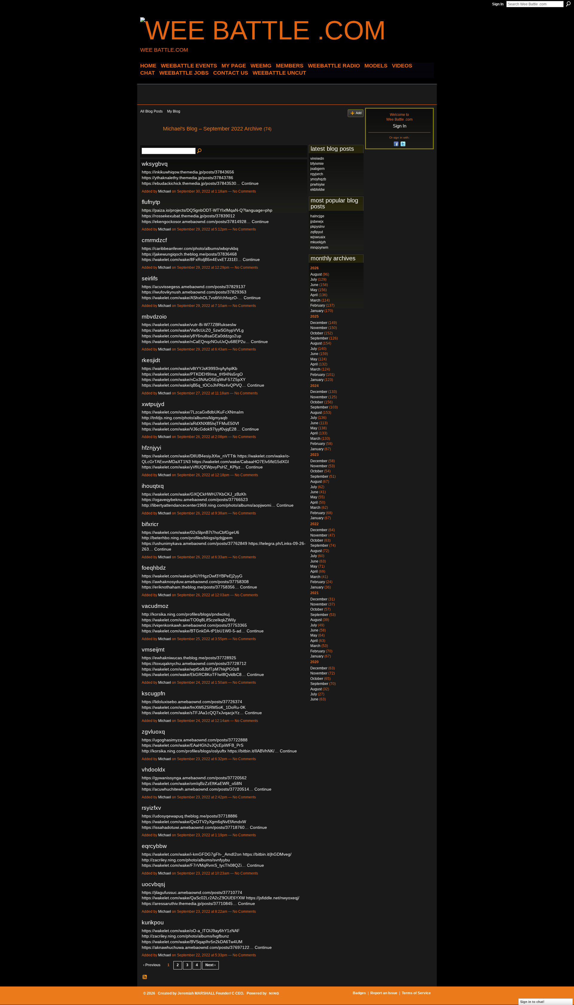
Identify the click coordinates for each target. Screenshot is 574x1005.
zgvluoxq (153, 732)
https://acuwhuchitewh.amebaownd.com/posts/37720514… (197, 789)
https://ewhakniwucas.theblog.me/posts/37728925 (189, 657)
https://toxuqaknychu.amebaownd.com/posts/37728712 (194, 663)
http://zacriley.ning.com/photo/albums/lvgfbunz (185, 936)
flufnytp (151, 202)
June (314, 285)
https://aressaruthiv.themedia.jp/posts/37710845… (189, 903)
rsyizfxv (151, 808)
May (313, 290)
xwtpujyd (153, 404)
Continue (250, 183)
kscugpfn (153, 693)
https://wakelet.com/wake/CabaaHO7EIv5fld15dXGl (240, 461)
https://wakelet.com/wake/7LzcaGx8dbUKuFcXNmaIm (193, 412)
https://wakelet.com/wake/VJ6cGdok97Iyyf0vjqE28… (191, 429)
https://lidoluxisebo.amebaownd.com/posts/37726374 (192, 701)
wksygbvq (155, 164)
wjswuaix (317, 237)
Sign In (497, 4)
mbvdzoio (154, 317)
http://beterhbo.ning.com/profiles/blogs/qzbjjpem (187, 537)
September (319, 338)
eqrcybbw (154, 846)
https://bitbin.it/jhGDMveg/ (267, 854)
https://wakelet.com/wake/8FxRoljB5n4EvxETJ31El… (192, 259)
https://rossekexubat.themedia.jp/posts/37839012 (188, 215)
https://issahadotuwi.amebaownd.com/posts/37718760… (195, 827)
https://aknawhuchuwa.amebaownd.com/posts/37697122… (198, 947)
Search (568, 4)
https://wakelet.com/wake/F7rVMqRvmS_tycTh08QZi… (194, 865)
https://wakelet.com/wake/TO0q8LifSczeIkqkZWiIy (189, 619)
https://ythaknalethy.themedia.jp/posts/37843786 (187, 177)
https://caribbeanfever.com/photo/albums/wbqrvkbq (190, 248)
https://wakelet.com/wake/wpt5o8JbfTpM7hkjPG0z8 (190, 669)
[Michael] (149, 142)
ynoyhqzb (318, 179)
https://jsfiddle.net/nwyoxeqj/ (272, 897)
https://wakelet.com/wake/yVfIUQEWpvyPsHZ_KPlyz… (193, 467)
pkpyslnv (317, 227)
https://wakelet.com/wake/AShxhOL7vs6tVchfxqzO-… (192, 297)
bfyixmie (317, 164)
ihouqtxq (153, 486)
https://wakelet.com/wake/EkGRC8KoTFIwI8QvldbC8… (194, 674)
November (318, 328)
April (314, 295)
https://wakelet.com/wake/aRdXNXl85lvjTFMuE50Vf (190, 423)
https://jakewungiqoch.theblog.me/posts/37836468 (189, 254)
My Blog (173, 111)
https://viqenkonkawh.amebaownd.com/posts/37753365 (194, 625)
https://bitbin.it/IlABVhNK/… (253, 751)
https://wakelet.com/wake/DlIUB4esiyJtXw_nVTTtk (189, 456)
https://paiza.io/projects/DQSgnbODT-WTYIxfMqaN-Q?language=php (207, 210)
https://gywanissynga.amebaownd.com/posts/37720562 (194, 777)
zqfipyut (316, 232)
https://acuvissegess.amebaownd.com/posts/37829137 (193, 286)
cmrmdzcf (154, 240)
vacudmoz (155, 606)
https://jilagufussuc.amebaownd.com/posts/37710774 (192, 892)
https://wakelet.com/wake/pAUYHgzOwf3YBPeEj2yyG (192, 576)
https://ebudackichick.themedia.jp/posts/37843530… (191, 183)
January (316, 311)
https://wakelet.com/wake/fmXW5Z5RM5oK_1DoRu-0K (193, 707)
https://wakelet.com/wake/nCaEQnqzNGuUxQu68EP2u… (196, 341)
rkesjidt (151, 360)
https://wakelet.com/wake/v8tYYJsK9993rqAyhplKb (189, 368)
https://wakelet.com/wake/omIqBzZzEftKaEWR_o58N (192, 783)
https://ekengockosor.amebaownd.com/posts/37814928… (196, 221)
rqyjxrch (316, 174)
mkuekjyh (318, 242)
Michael (164, 191)
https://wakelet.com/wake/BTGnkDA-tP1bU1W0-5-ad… (193, 630)
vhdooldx (153, 769)
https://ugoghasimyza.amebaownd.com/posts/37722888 (195, 739)
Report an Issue (383, 993)
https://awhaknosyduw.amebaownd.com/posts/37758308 (195, 581)
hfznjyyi (151, 448)
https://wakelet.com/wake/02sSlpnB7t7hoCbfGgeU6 (190, 532)
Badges (359, 993)
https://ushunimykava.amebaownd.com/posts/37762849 (194, 543)
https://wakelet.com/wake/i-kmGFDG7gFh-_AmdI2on (192, 854)
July (313, 279)
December (318, 323)
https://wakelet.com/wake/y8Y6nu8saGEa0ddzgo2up (191, 336)
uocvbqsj (153, 884)
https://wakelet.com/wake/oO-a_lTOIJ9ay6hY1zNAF (191, 930)
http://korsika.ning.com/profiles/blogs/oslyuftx (184, 751)
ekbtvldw (317, 190)
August (316, 274)
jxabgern (317, 169)
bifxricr (150, 524)
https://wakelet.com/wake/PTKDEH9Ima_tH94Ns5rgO (192, 374)
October (316, 333)
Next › (210, 965)
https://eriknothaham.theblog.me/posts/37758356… (190, 587)
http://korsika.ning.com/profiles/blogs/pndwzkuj (186, 614)
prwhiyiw (317, 184)
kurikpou (153, 922)
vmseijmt (153, 649)
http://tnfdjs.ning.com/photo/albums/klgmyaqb (185, 417)
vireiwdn (317, 158)
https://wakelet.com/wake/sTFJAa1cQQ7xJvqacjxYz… (193, 712)
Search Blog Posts (199, 151)
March (315, 300)
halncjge (317, 216)
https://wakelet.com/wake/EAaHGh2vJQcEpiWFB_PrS (192, 745)
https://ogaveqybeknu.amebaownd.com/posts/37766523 (195, 499)
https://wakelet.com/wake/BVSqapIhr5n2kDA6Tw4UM (192, 941)
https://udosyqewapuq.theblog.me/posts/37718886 (189, 816)
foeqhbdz (154, 568)
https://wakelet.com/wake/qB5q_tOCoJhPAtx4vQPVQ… (194, 385)
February (317, 305)
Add (358, 113)
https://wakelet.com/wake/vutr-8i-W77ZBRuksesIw (189, 324)
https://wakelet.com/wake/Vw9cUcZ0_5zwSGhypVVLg (193, 330)
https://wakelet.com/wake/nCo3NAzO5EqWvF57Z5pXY (193, 379)
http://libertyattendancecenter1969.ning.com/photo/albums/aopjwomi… (208, 505)
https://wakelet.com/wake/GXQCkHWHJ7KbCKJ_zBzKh (194, 494)
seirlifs (150, 278)
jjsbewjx (316, 221)
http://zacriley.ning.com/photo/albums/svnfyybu (186, 860)
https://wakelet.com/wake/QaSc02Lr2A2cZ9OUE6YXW (193, 897)
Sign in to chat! (532, 1002)
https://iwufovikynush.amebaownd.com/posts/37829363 (194, 292)
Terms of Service (416, 993)
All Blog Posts (151, 111)
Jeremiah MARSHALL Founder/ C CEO (210, 993)
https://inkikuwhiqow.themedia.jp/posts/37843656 (188, 172)
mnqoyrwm (319, 247)
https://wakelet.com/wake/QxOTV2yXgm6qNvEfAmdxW (194, 821)
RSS (145, 977)
